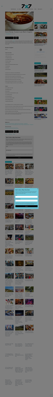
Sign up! (26, 206)
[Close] (37, 188)
